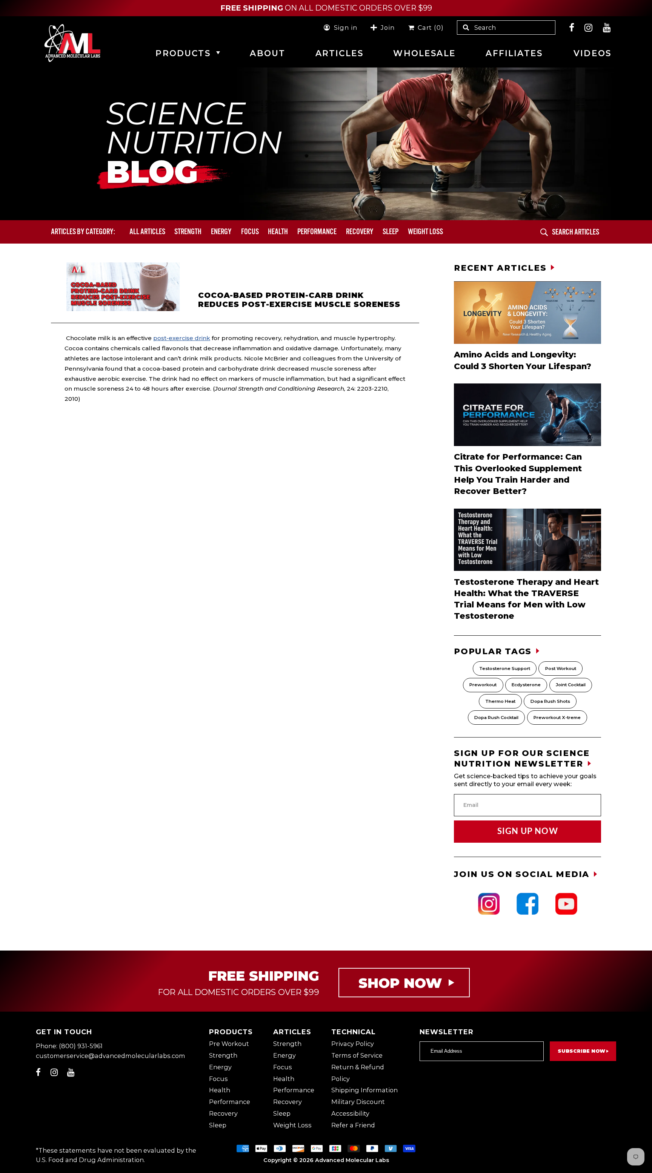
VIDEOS (592, 53)
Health (278, 231)
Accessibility (350, 1113)
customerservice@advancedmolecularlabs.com (110, 1056)
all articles (147, 231)
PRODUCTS (182, 53)
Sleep (390, 231)
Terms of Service (357, 1055)
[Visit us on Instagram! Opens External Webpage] (588, 27)
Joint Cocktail (571, 684)
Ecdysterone (526, 684)
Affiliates (514, 53)
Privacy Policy (352, 1043)
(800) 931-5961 (81, 1046)
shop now (400, 983)
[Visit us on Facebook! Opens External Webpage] (572, 27)
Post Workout (560, 668)
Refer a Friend (353, 1125)
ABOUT (267, 53)
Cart (428, 28)
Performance (317, 231)
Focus (250, 231)
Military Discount (358, 1102)
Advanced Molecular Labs (352, 1160)
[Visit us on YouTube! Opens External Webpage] (607, 27)
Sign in (345, 28)
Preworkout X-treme (557, 717)
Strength (187, 231)
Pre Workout (229, 1043)
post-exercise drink (181, 338)
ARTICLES (339, 53)
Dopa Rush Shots (550, 701)
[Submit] (544, 232)
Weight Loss (292, 1125)
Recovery (360, 231)
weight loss (425, 231)
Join (387, 28)
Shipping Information (364, 1090)
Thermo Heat (500, 701)
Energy (221, 231)
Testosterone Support (504, 668)
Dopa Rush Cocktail (496, 717)
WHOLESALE (424, 53)
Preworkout (483, 684)
